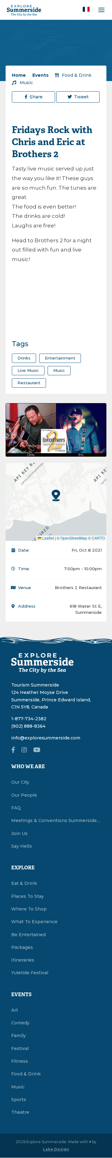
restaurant (28, 382)
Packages (22, 947)
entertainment (60, 357)
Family (18, 1035)
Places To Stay (27, 896)
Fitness (19, 1061)
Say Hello (21, 846)
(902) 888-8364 (28, 726)
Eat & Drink (24, 883)
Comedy (20, 1023)
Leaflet (47, 537)
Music (25, 82)
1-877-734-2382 (28, 718)
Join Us (19, 833)
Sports (18, 1099)
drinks (23, 357)
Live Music (28, 370)
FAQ (16, 808)
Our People (24, 795)
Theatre (20, 1112)
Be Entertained (28, 934)
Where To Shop (29, 909)
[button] (86, 9)
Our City (20, 782)
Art (14, 1010)
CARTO (98, 537)
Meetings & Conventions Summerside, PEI (56, 820)
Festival (20, 1048)
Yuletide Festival (29, 972)
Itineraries (22, 960)
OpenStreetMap (73, 537)
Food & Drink (76, 75)
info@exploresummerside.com (45, 738)
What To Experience (34, 921)
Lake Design (56, 1149)
